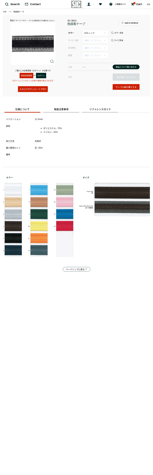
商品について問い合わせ (126, 67)
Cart (138, 4)
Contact (35, 4)
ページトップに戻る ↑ (76, 269)
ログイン (41, 75)
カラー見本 (118, 33)
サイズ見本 (118, 40)
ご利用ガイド (120, 4)
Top (5, 11)
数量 (70, 55)
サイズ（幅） (73, 40)
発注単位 (72, 47)
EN (148, 4)
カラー (71, 32)
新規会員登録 (26, 75)
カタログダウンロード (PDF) (32, 89)
